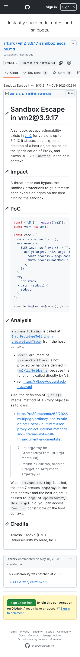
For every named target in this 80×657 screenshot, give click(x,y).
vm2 (28, 135)
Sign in (51, 7)
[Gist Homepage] (27, 7)
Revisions (37, 72)
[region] (40, 324)
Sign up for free (21, 602)
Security (38, 631)
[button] (60, 63)
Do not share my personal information (40, 639)
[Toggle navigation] (6, 7)
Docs (22, 635)
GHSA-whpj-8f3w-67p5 (29, 582)
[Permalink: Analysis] (7, 320)
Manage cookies (51, 635)
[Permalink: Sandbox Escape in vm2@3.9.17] (7, 114)
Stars (64, 72)
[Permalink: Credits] (7, 524)
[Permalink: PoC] (7, 209)
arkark (9, 43)
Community (64, 631)
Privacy (24, 631)
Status (50, 631)
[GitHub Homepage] (27, 645)
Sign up (68, 7)
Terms (13, 631)
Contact (33, 635)
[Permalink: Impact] (7, 172)
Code (14, 72)
